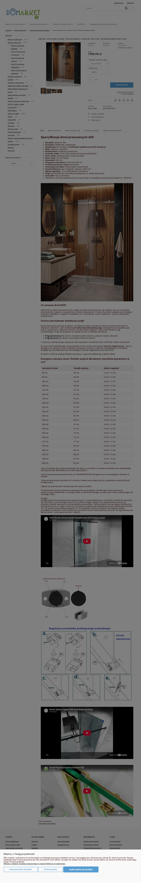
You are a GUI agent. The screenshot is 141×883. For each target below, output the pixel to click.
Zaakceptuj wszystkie (81, 869)
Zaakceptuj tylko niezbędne (20, 869)
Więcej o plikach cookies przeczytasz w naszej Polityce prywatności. (34, 863)
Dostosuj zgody (50, 869)
